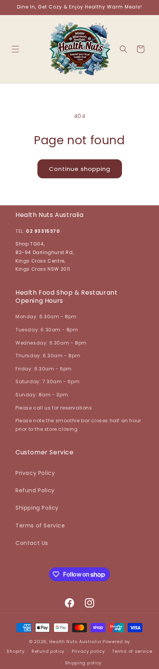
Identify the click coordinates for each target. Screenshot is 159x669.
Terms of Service (40, 525)
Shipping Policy (37, 508)
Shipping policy (83, 663)
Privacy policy (88, 651)
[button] (15, 49)
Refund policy (48, 651)
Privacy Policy (35, 473)
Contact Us (31, 543)
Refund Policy (35, 490)
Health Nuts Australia (75, 641)
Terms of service (132, 651)
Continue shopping (79, 169)
